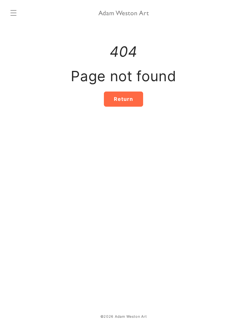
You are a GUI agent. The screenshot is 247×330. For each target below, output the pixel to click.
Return (123, 99)
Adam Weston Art (131, 316)
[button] (13, 13)
